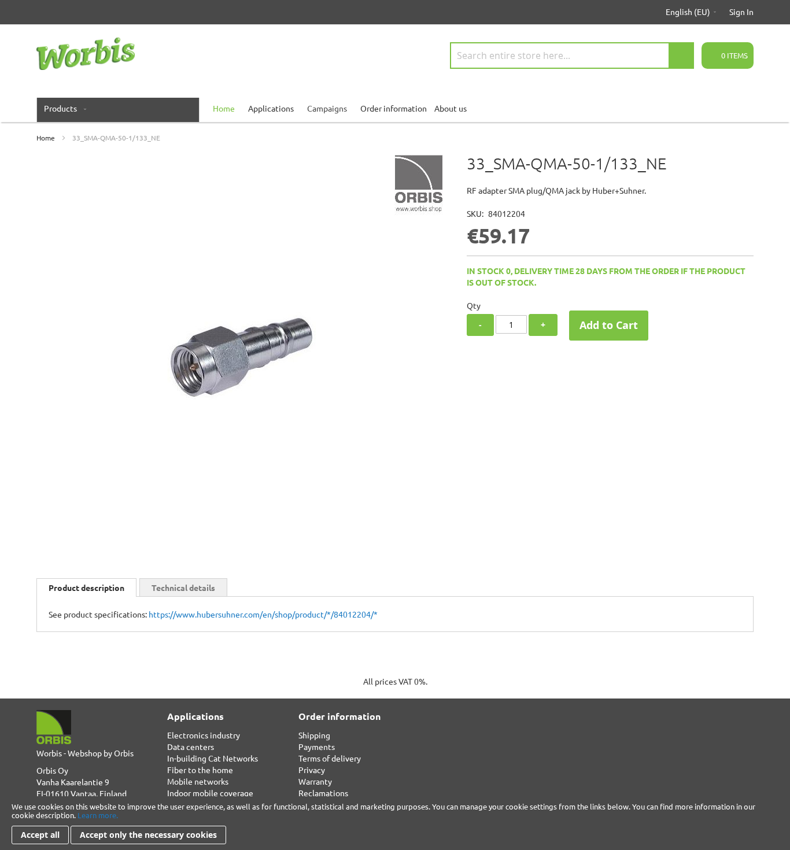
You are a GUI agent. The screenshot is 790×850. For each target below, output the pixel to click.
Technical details (183, 587)
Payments (316, 746)
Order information (393, 108)
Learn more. (97, 815)
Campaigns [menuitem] (327, 108)
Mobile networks (197, 781)
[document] (395, 823)
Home (45, 137)
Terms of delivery (329, 758)
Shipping (314, 735)
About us (450, 108)
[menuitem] (62, 108)
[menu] (395, 108)
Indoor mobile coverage (210, 793)
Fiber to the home (200, 769)
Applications (271, 108)
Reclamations (323, 793)
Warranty (315, 781)
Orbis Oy (52, 770)
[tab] (86, 587)
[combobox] (572, 55)
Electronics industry (203, 735)
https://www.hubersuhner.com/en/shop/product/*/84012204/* (263, 614)
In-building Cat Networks (212, 758)
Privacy (311, 769)
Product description (86, 587)
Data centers (190, 746)
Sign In (741, 11)
